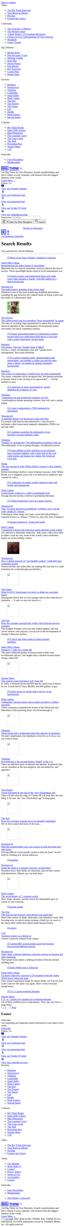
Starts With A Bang (16, 130)
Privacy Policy (14, 1172)
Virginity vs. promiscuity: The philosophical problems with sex (31, 442)
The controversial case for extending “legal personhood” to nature (32, 320)
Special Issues (14, 117)
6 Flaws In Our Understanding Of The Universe (30, 37)
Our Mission (13, 1163)
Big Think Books (15, 127)
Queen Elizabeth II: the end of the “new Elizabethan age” (28, 792)
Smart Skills (13, 95)
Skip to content (8, 2)
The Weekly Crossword (18, 1198)
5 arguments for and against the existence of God (24, 397)
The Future (12, 106)
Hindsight (12, 39)
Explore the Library (16, 18)
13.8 (9, 149)
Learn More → (8, 180)
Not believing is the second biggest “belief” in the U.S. (27, 761)
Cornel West (13, 71)
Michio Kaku (13, 52)
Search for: (6, 217)
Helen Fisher (13, 74)
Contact (11, 1169)
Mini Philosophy (15, 133)
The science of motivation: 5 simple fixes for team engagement (31, 373)
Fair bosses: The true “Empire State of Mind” (22, 347)
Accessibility (13, 1177)
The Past (11, 101)
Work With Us (14, 1166)
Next (13, 1007)
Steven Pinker (14, 63)
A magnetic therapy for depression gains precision (25, 418)
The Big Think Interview (19, 10)
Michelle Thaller (15, 58)
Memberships (13, 162)
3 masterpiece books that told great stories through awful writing (31, 530)
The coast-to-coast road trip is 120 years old (22, 681)
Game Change (14, 42)
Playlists (11, 15)
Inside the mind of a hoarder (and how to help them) (26, 868)
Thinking (11, 90)
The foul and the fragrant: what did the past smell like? (27, 914)
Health (10, 112)
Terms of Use (13, 1174)
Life (9, 109)
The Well (11, 141)
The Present (13, 103)
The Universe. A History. (19, 28)
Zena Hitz (12, 61)
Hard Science (13, 114)
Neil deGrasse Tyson (17, 55)
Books (4, 463)
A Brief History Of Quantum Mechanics (26, 34)
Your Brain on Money (17, 13)
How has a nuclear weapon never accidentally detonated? (28, 821)
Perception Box (14, 144)
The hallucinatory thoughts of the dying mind (22, 289)
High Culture (13, 98)
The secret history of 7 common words (19, 896)
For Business (7, 236)
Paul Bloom (13, 66)
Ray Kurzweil (14, 69)
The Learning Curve (17, 135)
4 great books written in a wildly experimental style (25, 493)
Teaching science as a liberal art (16, 936)
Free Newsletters (15, 159)
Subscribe (19, 236)
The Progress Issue (16, 31)
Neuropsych (13, 87)
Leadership (12, 93)
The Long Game (15, 138)
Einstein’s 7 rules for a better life (16, 650)
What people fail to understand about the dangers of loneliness (30, 733)
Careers (11, 1180)
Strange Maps (13, 146)
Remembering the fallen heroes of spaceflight (22, 265)
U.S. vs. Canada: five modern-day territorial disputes (26, 999)
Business (11, 84)
